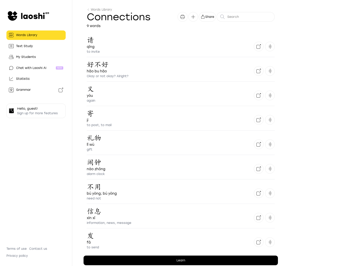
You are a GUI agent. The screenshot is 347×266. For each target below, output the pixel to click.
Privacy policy (17, 256)
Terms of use (16, 249)
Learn (181, 260)
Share (209, 17)
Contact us (38, 249)
